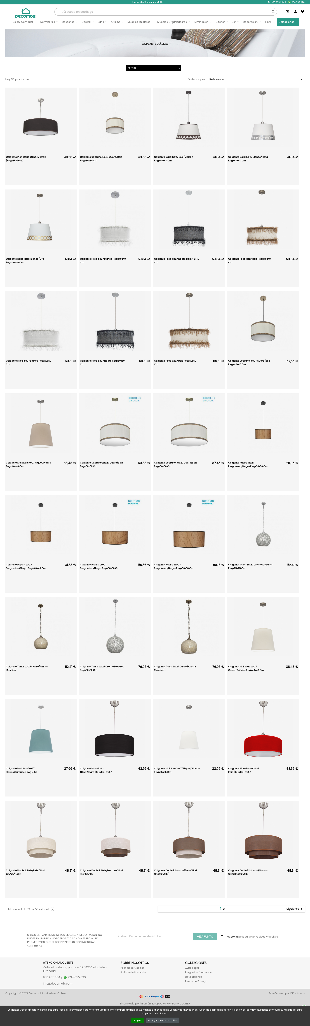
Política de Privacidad (134, 972)
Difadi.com (297, 993)
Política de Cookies (132, 968)
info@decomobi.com (57, 983)
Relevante (256, 79)
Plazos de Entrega (196, 981)
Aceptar (137, 1020)
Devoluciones (193, 977)
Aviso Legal (192, 968)
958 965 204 (277, 2)
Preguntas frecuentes (199, 972)
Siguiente (295, 909)
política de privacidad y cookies (258, 936)
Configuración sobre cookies (162, 1020)
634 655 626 (298, 2)
